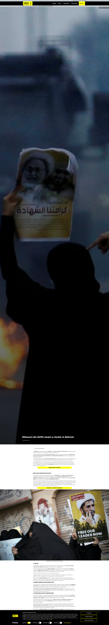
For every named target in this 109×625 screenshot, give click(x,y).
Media (80, 0)
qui (51, 619)
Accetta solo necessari (88, 620)
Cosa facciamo (66, 3)
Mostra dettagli (67, 622)
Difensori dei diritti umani (34, 6)
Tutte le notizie (27, 6)
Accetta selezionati (89, 616)
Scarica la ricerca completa (54, 488)
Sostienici (81, 3)
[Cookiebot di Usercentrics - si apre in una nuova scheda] (15, 623)
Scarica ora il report (54, 467)
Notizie (59, 3)
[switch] (39, 623)
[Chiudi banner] (99, 611)
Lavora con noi (75, 0)
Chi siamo (54, 3)
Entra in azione (74, 3)
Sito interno (84, 0)
